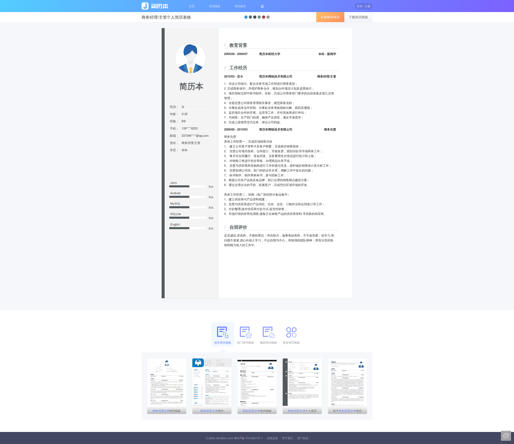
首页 (192, 6)
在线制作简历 (330, 17)
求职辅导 (240, 6)
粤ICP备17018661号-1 (248, 438)
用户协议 (302, 438)
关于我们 (287, 438)
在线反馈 (272, 438)
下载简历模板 (358, 17)
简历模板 (214, 6)
